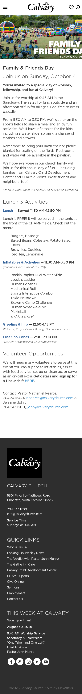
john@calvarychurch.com (47, 407)
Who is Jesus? (17, 547)
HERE (29, 380)
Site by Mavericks (60, 688)
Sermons (13, 587)
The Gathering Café (21, 564)
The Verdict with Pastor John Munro (33, 559)
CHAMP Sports (18, 576)
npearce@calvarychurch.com (49, 397)
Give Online (15, 581)
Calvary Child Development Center (31, 570)
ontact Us (16, 599)
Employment (16, 593)
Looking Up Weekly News (25, 553)
